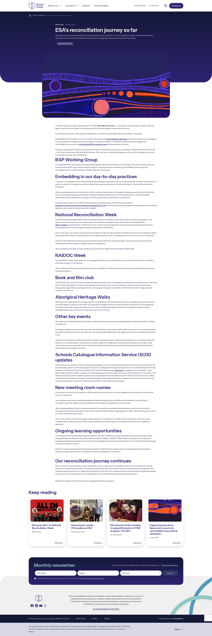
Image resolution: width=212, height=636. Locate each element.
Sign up (170, 573)
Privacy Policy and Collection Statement (92, 578)
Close (177, 629)
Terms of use (80, 619)
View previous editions (169, 565)
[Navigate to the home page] (38, 598)
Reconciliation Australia (117, 139)
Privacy (94, 619)
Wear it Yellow (61, 225)
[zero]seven (178, 619)
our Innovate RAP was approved (92, 144)
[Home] (30, 15)
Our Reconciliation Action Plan (106, 609)
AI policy (107, 619)
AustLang (119, 370)
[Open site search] (165, 6)
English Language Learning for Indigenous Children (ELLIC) (80, 205)
